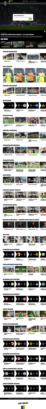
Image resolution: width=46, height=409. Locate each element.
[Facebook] (23, 1)
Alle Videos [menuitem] (22, 3)
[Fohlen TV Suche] (29, 1)
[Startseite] (5, 3)
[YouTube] (24, 1)
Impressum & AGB (10, 398)
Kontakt (31, 398)
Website (35, 398)
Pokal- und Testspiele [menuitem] (15, 3)
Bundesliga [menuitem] (10, 3)
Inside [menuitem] (19, 3)
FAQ (25, 398)
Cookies (28, 398)
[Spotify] (27, 1)
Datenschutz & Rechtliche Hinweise (19, 398)
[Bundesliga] (37, 398)
